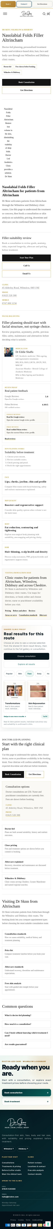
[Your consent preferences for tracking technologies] (48, 1224)
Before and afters (20, 611)
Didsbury (23, 1149)
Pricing (8, 611)
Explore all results (26, 664)
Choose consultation (26, 656)
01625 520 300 (9, 295)
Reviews (32, 611)
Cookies (21, 1220)
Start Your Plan (26, 258)
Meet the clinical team (12, 1174)
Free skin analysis (36, 1170)
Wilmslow (9, 1149)
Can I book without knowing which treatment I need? (26, 1034)
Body (39, 674)
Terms (28, 1220)
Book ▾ (8, 4)
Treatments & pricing (11, 1166)
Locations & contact (37, 1166)
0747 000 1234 (9, 303)
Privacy (13, 1220)
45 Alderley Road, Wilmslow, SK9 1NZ (20, 288)
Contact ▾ (24, 4)
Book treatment (26, 1101)
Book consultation (26, 1092)
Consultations (8, 1163)
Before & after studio (11, 1170)
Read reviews (10, 439)
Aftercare (43, 615)
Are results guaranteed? (16, 1044)
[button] (5, 13)
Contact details (35, 1174)
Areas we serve (11, 615)
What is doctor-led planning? (18, 1015)
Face (30, 674)
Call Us (26, 266)
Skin (20, 674)
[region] (26, 697)
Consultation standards (28, 615)
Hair (48, 674)
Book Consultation (26, 82)
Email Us (26, 274)
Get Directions (42, 4)
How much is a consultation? (18, 1024)
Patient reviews (35, 1163)
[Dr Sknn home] (17, 1122)
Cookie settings (37, 1220)
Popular (9, 674)
